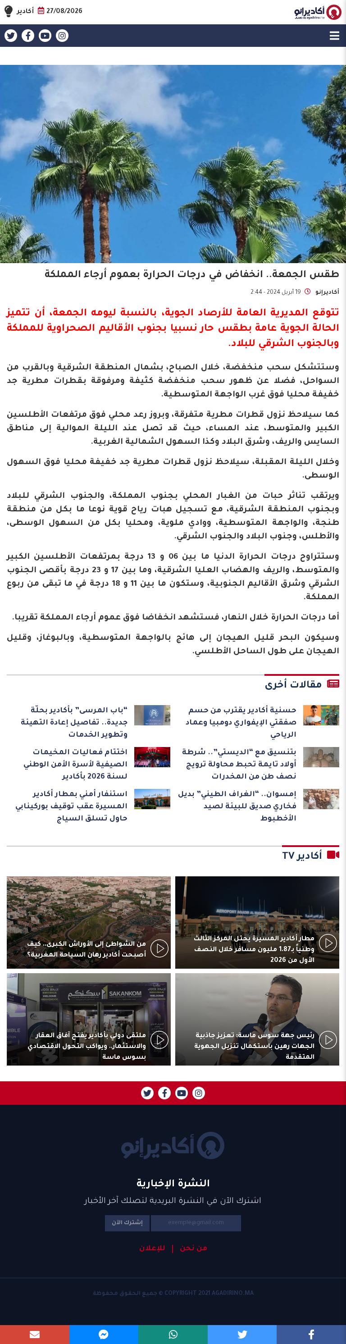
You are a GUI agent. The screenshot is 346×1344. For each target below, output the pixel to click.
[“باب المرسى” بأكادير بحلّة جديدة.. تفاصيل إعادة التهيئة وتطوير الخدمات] (152, 715)
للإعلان (152, 1249)
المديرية (289, 314)
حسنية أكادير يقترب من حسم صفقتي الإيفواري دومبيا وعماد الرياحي (241, 723)
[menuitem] (189, 1249)
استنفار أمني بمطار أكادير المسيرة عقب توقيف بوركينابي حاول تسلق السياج (71, 807)
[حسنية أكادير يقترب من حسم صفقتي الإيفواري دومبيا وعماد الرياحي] (321, 715)
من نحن (193, 1249)
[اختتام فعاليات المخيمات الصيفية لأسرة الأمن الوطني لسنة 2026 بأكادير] (152, 757)
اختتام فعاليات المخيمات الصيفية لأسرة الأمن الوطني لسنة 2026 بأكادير (75, 765)
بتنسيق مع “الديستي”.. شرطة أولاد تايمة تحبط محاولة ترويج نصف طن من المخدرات (239, 765)
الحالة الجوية (309, 329)
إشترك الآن (127, 1223)
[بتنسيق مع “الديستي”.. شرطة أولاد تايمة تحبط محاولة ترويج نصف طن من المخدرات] (321, 757)
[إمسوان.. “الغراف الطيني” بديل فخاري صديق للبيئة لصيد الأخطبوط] (321, 799)
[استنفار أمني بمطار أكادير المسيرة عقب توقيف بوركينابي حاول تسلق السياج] (152, 799)
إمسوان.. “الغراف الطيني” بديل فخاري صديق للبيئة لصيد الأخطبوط (237, 807)
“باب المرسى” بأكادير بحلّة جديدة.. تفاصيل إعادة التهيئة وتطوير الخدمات (74, 723)
